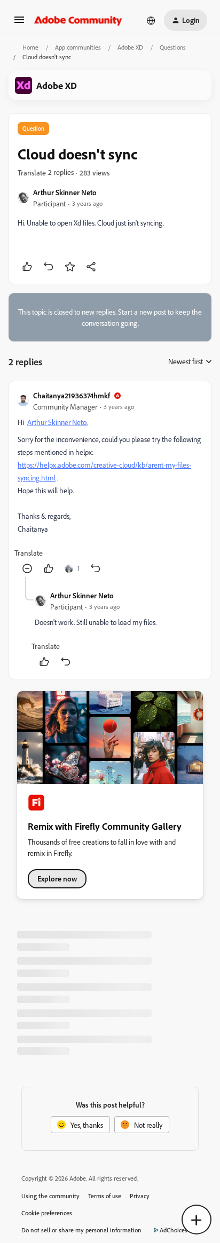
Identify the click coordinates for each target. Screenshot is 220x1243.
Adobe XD (130, 47)
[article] (110, 483)
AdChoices (173, 1230)
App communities (78, 47)
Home (30, 47)
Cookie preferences (46, 1213)
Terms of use (104, 1196)
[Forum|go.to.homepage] (78, 20)
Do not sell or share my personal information (81, 1230)
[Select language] (151, 20)
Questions (173, 47)
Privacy (140, 1196)
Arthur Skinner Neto (65, 192)
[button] (19, 23)
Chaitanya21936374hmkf (71, 395)
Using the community (50, 1196)
